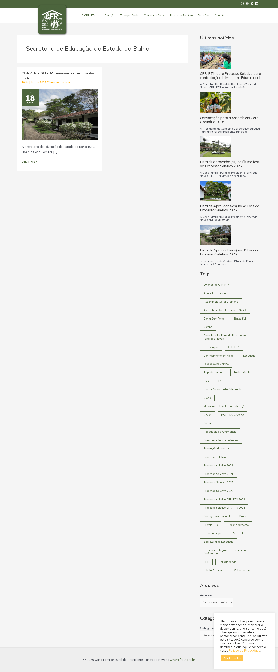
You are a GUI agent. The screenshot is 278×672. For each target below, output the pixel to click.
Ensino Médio (242, 372)
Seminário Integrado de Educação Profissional (225, 551)
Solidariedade (227, 561)
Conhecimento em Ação (219, 355)
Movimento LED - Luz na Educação (225, 406)
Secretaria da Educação (218, 541)
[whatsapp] (252, 3)
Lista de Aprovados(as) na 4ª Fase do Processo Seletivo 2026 (229, 208)
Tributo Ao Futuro (214, 570)
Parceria (209, 423)
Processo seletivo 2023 (218, 465)
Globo (207, 397)
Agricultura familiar (215, 293)
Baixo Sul (240, 318)
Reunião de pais (214, 533)
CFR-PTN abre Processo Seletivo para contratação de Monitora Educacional (230, 75)
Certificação (211, 347)
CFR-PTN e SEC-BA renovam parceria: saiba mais (58, 75)
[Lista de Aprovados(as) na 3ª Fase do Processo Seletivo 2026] (215, 235)
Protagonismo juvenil (217, 516)
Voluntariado (242, 570)
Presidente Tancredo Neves (221, 440)
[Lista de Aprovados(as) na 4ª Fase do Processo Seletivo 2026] (215, 191)
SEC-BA (238, 533)
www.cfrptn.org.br (182, 660)
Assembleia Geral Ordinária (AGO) (225, 310)
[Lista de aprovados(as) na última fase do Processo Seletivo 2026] (215, 146)
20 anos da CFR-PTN (217, 284)
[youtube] (248, 3)
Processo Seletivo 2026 (218, 490)
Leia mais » (29, 161)
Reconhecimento (238, 524)
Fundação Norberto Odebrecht (223, 389)
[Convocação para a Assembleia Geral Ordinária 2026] (215, 102)
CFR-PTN (234, 347)
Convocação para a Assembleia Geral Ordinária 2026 (229, 120)
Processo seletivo (215, 457)
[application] (97, 15)
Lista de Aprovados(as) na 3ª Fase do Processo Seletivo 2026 (229, 252)
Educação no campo (216, 363)
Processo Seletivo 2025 (218, 482)
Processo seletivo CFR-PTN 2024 (224, 507)
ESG (206, 381)
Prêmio (243, 516)
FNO (221, 381)
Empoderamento (214, 372)
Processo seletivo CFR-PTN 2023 (224, 499)
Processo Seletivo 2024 (218, 474)
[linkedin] (257, 3)
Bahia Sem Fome (214, 318)
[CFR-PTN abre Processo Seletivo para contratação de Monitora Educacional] (215, 57)
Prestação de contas (217, 448)
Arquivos (206, 595)
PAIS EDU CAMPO (232, 414)
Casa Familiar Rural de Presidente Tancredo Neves (225, 337)
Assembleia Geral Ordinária (221, 301)
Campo (208, 326)
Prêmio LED (211, 524)
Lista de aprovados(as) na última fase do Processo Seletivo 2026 (230, 164)
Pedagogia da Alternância (220, 431)
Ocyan (208, 414)
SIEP (206, 561)
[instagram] (243, 3)
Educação (249, 355)
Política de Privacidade (244, 650)
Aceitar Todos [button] (232, 658)
